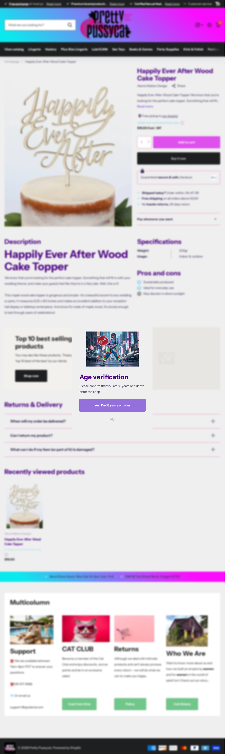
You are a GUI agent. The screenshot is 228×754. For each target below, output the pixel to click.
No (112, 419)
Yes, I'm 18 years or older (112, 405)
